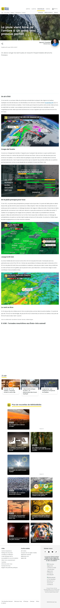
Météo (12, 12)
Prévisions (18, 12)
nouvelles (6, 12)
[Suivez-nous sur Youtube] (52, 552)
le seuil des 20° (49, 103)
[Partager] (2, 44)
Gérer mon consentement (8, 560)
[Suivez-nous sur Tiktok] (56, 552)
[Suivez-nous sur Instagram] (49, 552)
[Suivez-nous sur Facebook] (45, 552)
